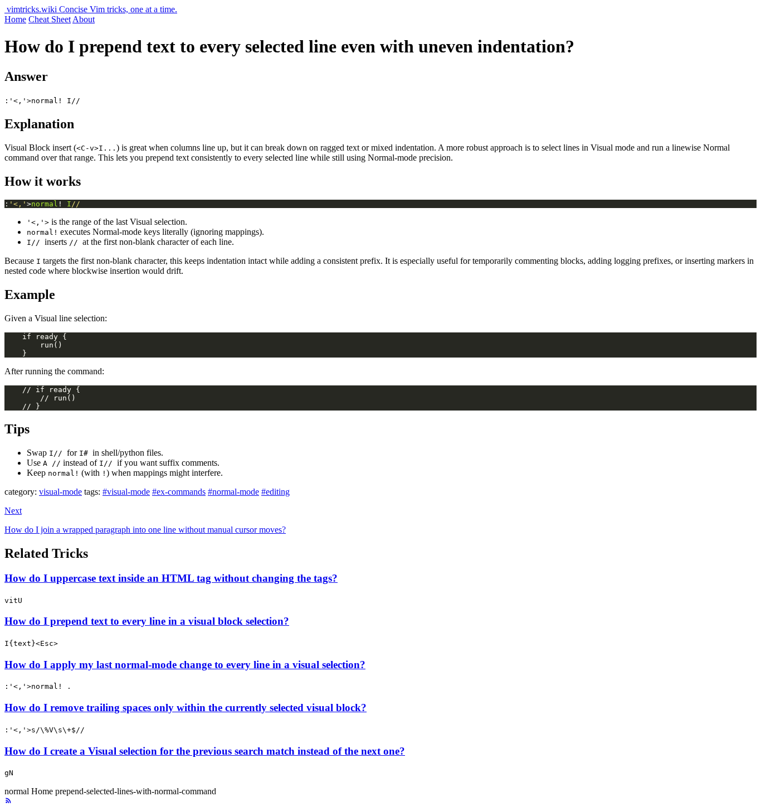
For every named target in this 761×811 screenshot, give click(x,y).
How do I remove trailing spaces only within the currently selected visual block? (185, 707)
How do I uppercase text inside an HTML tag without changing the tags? (171, 578)
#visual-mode (126, 491)
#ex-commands (179, 491)
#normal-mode (233, 491)
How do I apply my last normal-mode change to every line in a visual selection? (184, 664)
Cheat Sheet (49, 19)
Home (15, 19)
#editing (275, 491)
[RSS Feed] (8, 801)
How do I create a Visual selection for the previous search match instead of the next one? (204, 751)
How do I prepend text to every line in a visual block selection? (146, 621)
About (83, 19)
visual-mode (60, 491)
